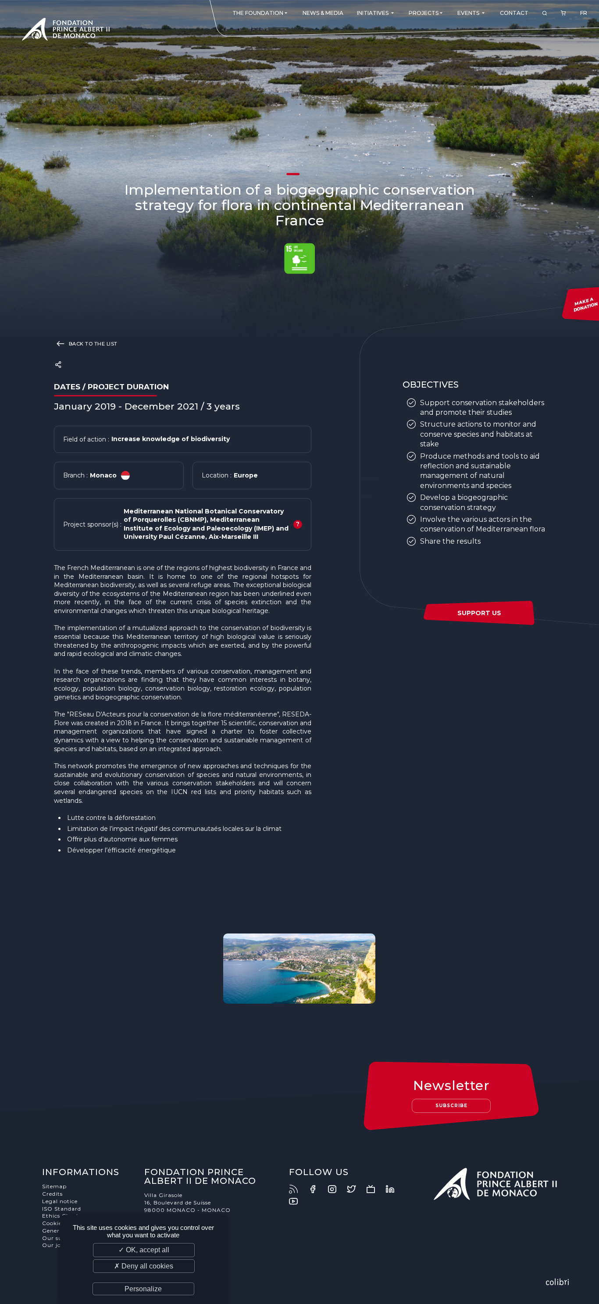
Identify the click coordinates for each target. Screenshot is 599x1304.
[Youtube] (298, 1201)
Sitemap (54, 1186)
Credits (52, 1193)
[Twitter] (355, 1189)
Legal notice (60, 1201)
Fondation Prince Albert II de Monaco (66, 31)
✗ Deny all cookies (143, 1266)
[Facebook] (317, 1189)
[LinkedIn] (394, 1189)
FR (583, 13)
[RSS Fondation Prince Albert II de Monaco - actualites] (298, 1189)
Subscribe (451, 1105)
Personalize (143, 1289)
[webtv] (375, 1189)
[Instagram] (336, 1189)
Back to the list (92, 344)
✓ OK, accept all (143, 1250)
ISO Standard (61, 1208)
